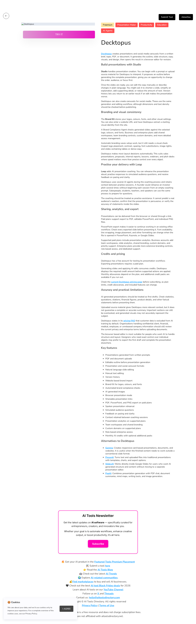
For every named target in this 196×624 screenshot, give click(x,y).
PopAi (108, 473)
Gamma (109, 447)
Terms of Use (106, 605)
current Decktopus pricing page (126, 281)
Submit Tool (167, 17)
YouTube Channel (113, 589)
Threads (109, 593)
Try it (59, 34)
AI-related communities (104, 577)
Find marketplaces (82, 581)
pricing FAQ (129, 320)
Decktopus (106, 53)
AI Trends (111, 573)
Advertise (185, 17)
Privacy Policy (89, 605)
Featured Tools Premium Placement (114, 561)
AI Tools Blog (105, 569)
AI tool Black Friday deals (105, 585)
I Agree (66, 608)
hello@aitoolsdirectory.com (104, 597)
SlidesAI (109, 463)
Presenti (109, 457)
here (107, 565)
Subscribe (98, 543)
